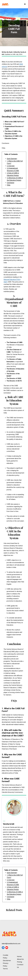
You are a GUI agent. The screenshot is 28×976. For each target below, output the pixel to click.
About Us (20, 959)
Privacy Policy (5, 964)
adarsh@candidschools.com (11, 943)
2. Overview (10, 166)
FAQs (8, 185)
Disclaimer (7, 960)
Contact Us (20, 966)
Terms (5, 969)
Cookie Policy (5, 956)
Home (19, 956)
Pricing (19, 962)
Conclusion (10, 183)
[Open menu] (24, 4)
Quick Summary (12, 158)
